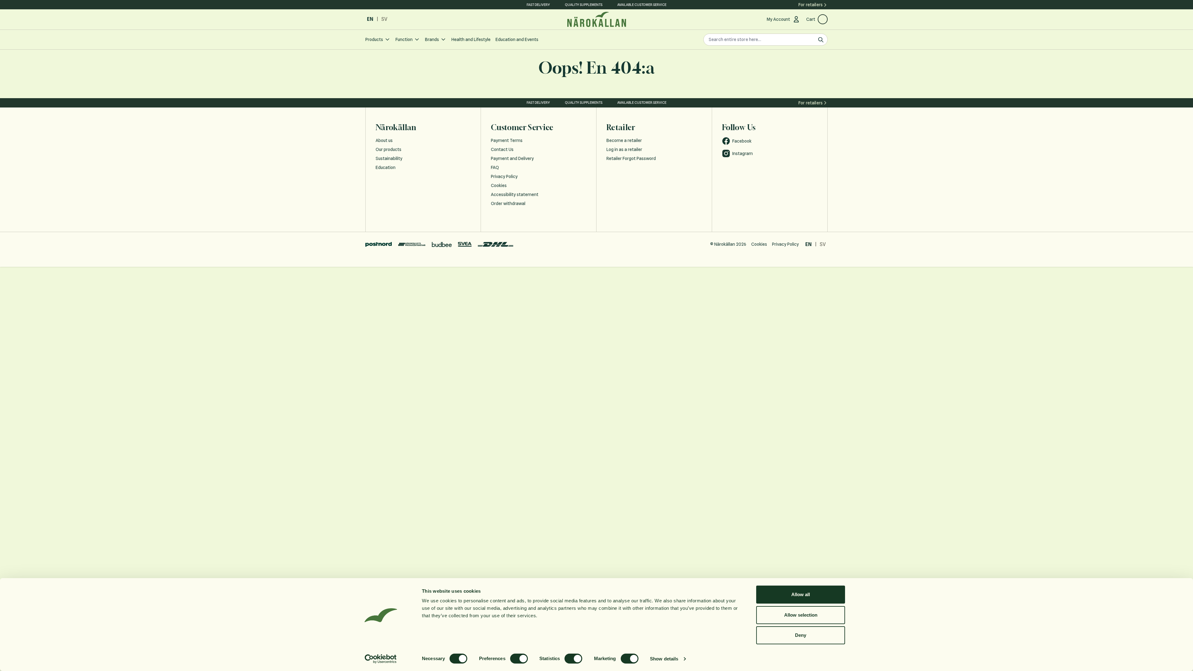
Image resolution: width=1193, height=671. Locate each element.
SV (384, 19)
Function (404, 39)
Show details (664, 658)
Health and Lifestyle (471, 39)
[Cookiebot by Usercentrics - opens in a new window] (381, 659)
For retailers (810, 4)
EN (370, 19)
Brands (432, 39)
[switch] (519, 659)
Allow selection (800, 615)
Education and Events (517, 39)
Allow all (800, 594)
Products (374, 39)
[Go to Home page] (596, 19)
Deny (800, 635)
